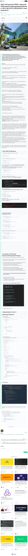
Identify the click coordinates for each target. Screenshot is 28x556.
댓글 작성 (25, 452)
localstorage (9, 14)
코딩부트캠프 (2, 15)
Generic (2, 14)
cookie (6, 14)
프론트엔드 (9, 15)
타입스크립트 (6, 15)
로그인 (26, 1)
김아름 (1, 433)
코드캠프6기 (3, 18)
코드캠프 (24, 14)
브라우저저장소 (21, 14)
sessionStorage (13, 14)
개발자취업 (17, 14)
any (4, 14)
